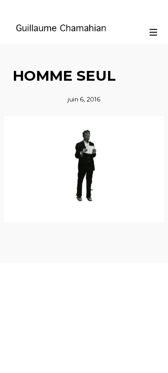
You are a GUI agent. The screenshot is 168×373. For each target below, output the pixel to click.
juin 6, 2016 (84, 99)
